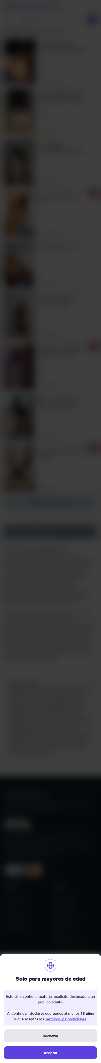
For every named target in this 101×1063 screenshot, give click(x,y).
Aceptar (50, 1052)
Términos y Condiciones (65, 1019)
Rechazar (50, 1035)
